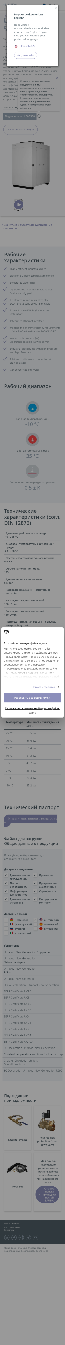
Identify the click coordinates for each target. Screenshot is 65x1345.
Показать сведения (43, 687)
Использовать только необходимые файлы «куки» (32, 710)
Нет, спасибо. (25, 55)
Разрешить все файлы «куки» (32, 697)
